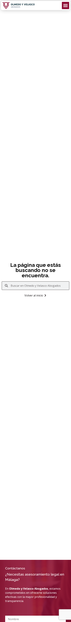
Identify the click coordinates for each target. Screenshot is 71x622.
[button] (65, 5)
